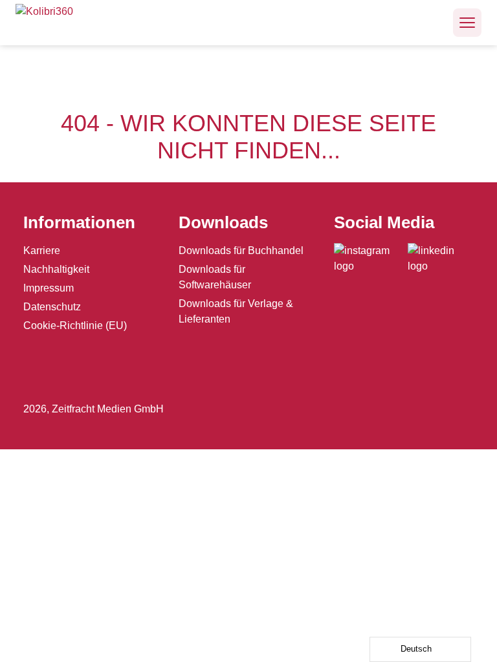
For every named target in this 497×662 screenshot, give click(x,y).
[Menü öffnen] (467, 22)
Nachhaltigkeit (56, 269)
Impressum (48, 288)
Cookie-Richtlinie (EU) (75, 325)
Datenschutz (52, 306)
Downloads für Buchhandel (241, 250)
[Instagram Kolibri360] (371, 258)
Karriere (41, 250)
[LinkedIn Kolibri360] (441, 258)
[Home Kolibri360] (58, 22)
